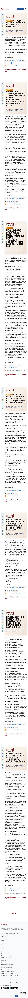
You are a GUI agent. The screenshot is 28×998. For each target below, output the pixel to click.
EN (11, 995)
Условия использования (6, 969)
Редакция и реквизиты (6, 951)
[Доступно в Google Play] (14, 988)
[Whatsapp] (2, 982)
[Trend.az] (5, 9)
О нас (2, 949)
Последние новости (5, 942)
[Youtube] (11, 982)
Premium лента (4, 944)
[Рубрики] (25, 9)
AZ (14, 995)
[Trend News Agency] (4, 924)
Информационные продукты (7, 964)
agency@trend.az (4, 936)
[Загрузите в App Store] (5, 988)
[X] (8, 982)
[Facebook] (5, 982)
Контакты (3, 953)
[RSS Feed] (19, 982)
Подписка (3, 962)
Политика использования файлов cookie (9, 975)
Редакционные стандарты (6, 955)
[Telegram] (14, 982)
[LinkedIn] (16, 982)
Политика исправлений (6, 957)
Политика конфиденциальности (8, 971)
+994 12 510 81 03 (4, 935)
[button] (2, 14)
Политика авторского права (7, 973)
